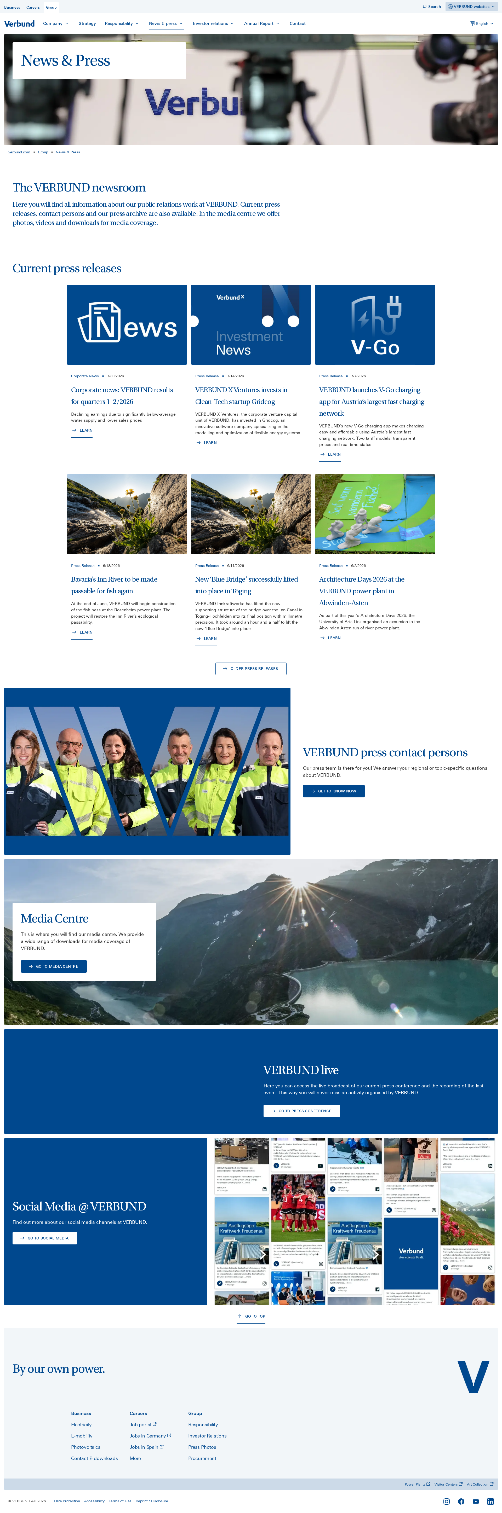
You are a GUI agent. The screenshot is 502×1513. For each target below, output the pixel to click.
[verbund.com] (473, 1377)
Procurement (202, 1458)
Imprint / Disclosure (152, 1501)
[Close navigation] (67, 23)
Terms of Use (120, 1501)
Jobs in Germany (148, 1436)
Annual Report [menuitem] (258, 23)
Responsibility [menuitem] (119, 23)
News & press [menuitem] (163, 23)
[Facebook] (461, 1501)
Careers (138, 1413)
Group (43, 152)
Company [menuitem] (52, 23)
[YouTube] (476, 1501)
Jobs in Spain (144, 1447)
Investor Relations (207, 1436)
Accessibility (94, 1501)
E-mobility (81, 1436)
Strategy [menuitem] (87, 23)
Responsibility (203, 1424)
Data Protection (67, 1501)
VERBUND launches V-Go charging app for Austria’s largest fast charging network (371, 402)
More (135, 1458)
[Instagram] (446, 1501)
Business (81, 1413)
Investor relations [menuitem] (210, 23)
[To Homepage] (19, 23)
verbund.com (19, 152)
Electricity (81, 1424)
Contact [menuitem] (298, 23)
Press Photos (202, 1447)
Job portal (141, 1424)
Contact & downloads (94, 1458)
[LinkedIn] (490, 1501)
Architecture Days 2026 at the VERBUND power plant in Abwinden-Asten (361, 591)
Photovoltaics (85, 1447)
